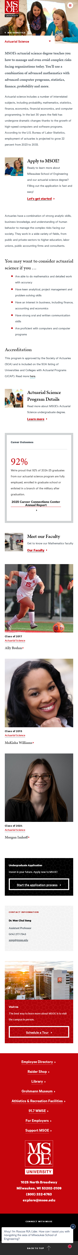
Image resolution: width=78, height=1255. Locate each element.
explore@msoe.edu (39, 1200)
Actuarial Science (17, 41)
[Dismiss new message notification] (73, 1226)
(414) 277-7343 (17, 934)
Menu (61, 5)
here (32, 376)
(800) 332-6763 (39, 1194)
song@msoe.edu (18, 940)
